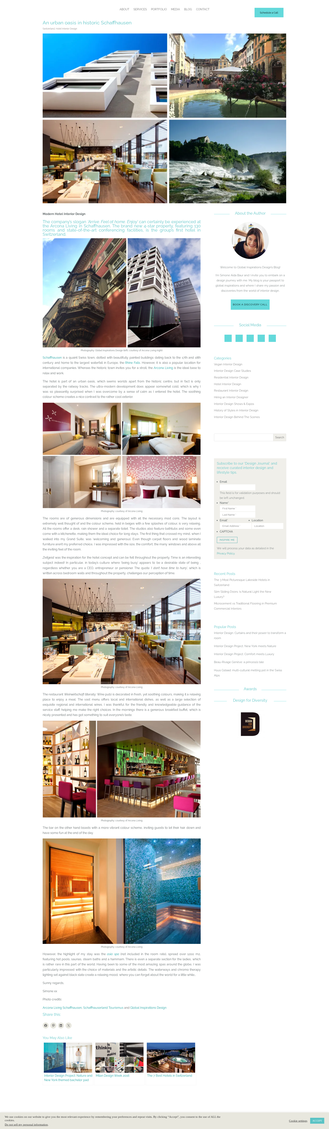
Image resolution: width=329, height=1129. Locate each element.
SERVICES (140, 9)
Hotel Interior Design (66, 28)
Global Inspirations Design (148, 1008)
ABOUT (124, 9)
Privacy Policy (226, 553)
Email (223, 481)
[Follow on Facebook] (239, 338)
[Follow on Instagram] (228, 338)
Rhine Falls (132, 363)
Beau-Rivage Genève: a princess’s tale (239, 662)
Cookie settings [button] (298, 1120)
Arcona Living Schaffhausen (62, 1008)
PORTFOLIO (159, 9)
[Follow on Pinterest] (250, 338)
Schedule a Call (269, 12)
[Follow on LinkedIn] (261, 338)
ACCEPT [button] (317, 1120)
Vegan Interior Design (228, 364)
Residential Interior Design (231, 377)
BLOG (188, 9)
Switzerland (49, 28)
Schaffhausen (52, 357)
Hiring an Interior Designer (231, 397)
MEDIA (175, 9)
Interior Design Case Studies (232, 371)
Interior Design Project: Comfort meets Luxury (244, 654)
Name (224, 503)
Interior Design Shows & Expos (234, 404)
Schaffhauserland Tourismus (103, 1008)
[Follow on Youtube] (272, 338)
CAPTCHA (226, 531)
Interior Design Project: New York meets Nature (245, 646)
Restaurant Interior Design (231, 390)
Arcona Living (163, 368)
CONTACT (202, 9)
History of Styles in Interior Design (236, 410)
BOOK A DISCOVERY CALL (250, 304)
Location (257, 520)
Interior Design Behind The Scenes (237, 417)
